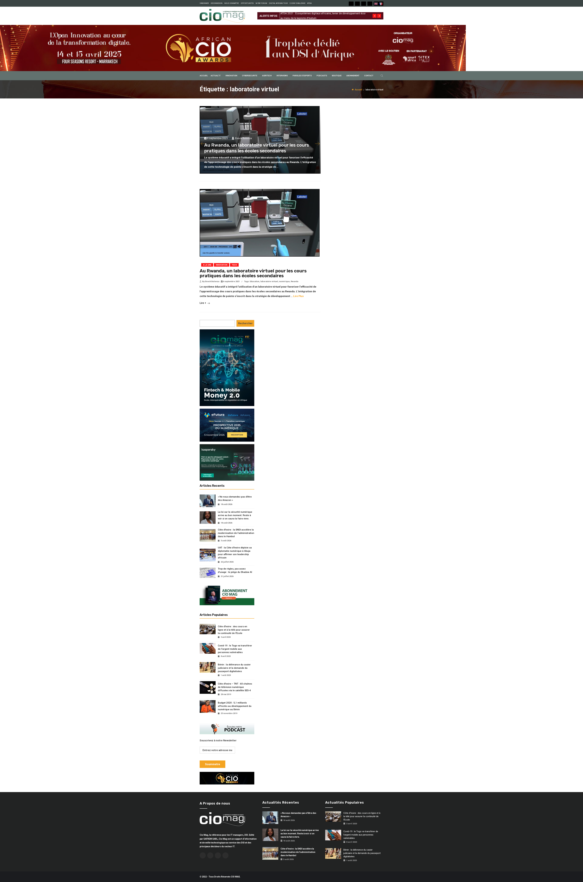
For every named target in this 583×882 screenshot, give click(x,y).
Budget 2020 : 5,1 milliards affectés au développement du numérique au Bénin (234, 706)
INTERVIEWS (282, 75)
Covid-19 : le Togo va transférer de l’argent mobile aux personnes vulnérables (235, 649)
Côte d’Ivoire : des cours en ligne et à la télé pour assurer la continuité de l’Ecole (234, 630)
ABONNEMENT (352, 75)
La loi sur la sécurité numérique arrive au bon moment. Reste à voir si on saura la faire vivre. (235, 515)
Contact (368, 75)
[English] (376, 4)
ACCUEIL (204, 75)
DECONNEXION (216, 3)
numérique (284, 281)
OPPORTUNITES (247, 3)
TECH (234, 265)
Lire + (203, 302)
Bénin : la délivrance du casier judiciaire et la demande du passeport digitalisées (234, 668)
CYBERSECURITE (249, 75)
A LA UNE (207, 265)
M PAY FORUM (261, 3)
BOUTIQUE (336, 75)
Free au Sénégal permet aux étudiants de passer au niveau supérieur (319, 13)
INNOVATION (231, 75)
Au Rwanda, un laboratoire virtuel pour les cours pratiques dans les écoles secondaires (253, 273)
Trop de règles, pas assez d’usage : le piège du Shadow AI (235, 570)
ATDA (309, 3)
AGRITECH (267, 75)
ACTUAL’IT (216, 75)
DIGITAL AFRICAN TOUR (278, 3)
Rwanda (294, 281)
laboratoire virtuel (269, 281)
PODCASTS (322, 75)
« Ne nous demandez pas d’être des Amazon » (235, 498)
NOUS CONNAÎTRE (231, 3)
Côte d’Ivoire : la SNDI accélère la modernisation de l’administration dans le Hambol (236, 533)
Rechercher (245, 323)
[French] (380, 4)
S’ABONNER (204, 3)
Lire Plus (298, 296)
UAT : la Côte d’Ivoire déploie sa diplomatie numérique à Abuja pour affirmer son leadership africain (235, 552)
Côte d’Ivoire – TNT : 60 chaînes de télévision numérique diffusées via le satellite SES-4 (235, 687)
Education (254, 281)
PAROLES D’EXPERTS (302, 75)
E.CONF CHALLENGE (297, 3)
